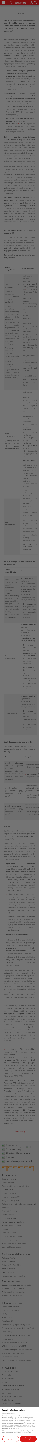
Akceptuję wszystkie (28, 1439)
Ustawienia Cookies (10, 1439)
